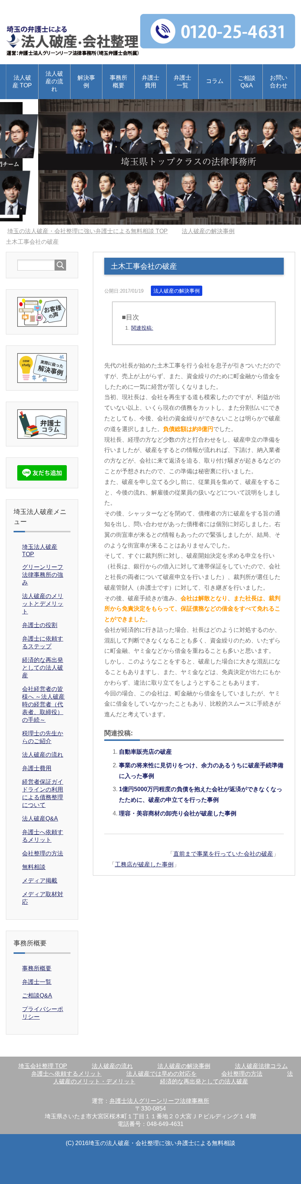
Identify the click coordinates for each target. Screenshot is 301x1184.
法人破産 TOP (22, 81)
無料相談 (34, 867)
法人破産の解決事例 (176, 291)
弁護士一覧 (182, 81)
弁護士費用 (150, 81)
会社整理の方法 (42, 853)
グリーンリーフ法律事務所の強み (42, 575)
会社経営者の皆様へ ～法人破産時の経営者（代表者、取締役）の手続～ (43, 704)
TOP (92, 231)
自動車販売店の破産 (145, 752)
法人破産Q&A (40, 818)
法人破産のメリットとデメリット (42, 604)
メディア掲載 (39, 880)
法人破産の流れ (54, 81)
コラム (215, 81)
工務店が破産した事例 (144, 864)
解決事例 (86, 81)
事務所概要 (118, 81)
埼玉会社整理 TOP (42, 1066)
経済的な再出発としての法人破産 (42, 667)
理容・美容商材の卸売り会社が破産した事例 (177, 813)
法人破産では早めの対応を (161, 1074)
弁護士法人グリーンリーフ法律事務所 (159, 1101)
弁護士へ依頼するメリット (66, 1074)
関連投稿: (142, 328)
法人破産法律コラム (261, 1066)
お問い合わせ (278, 81)
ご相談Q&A (246, 81)
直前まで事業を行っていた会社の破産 (223, 854)
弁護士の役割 (39, 625)
